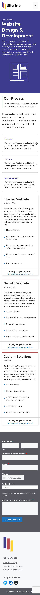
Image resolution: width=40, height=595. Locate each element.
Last (23, 449)
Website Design (10, 562)
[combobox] (4, 477)
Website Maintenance (13, 570)
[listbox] (20, 487)
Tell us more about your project (18, 500)
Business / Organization (14, 454)
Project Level (8, 484)
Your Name (8, 441)
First (3, 449)
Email (5, 464)
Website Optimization (12, 566)
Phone (5, 474)
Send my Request (12, 520)
